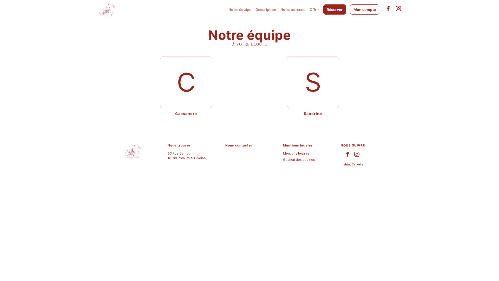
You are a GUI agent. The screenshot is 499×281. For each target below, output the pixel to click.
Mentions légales (296, 153)
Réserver (335, 9)
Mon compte (364, 9)
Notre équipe (239, 9)
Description (265, 9)
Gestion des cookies (299, 160)
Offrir (314, 9)
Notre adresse (292, 9)
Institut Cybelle (352, 164)
